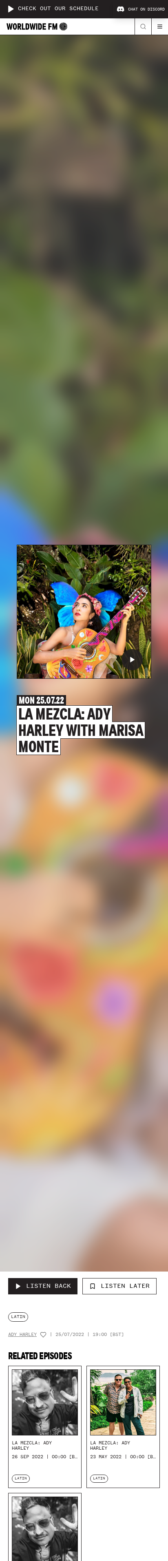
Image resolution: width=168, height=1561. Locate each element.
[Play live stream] (11, 9)
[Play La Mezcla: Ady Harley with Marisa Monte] (132, 659)
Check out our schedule (58, 9)
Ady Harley (22, 1334)
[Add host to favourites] (43, 1334)
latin (18, 1316)
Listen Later (125, 1285)
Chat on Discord (146, 9)
